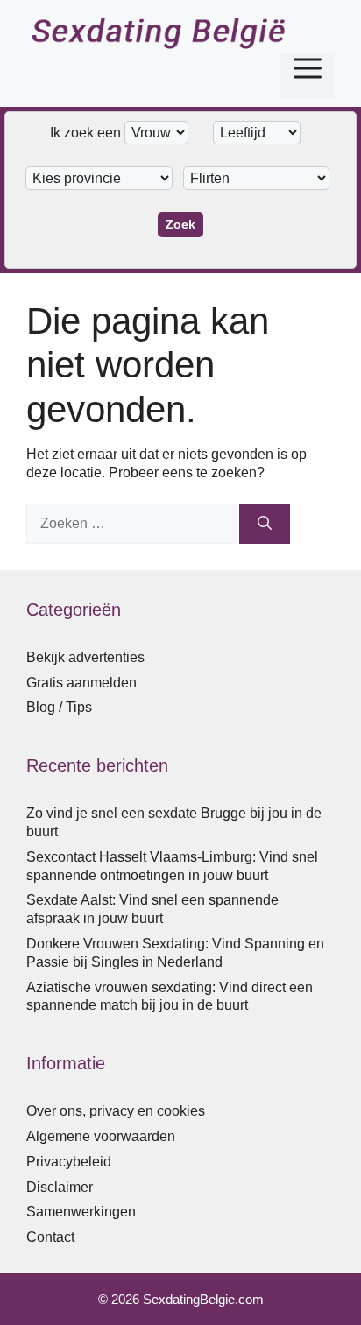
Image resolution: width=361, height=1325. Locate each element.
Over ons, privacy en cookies (115, 1110)
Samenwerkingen (81, 1211)
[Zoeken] (264, 524)
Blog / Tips (59, 707)
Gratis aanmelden (81, 682)
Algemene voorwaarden (100, 1136)
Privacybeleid (68, 1161)
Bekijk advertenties (85, 657)
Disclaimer (59, 1187)
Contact (50, 1237)
